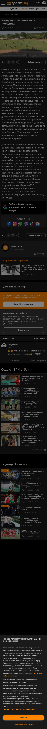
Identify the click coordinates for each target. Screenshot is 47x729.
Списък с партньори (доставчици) (18, 709)
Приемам (23, 717)
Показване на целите (23, 724)
